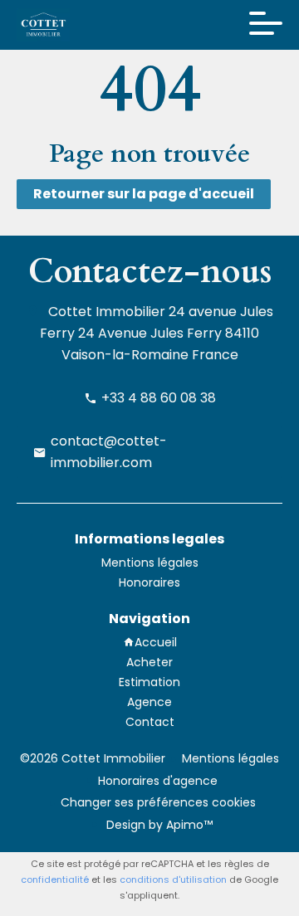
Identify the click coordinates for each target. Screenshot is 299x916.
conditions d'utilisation (173, 879)
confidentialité (55, 879)
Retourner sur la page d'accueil (143, 193)
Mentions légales (230, 758)
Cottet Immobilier (106, 311)
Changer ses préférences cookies (158, 802)
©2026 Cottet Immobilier (92, 758)
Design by (158, 824)
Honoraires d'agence (158, 780)
